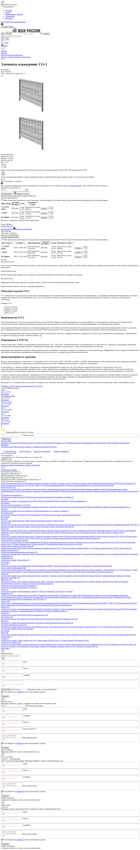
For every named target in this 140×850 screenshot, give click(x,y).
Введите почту (28, 435)
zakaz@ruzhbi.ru (20, 22)
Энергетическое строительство (118, 443)
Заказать (44, 209)
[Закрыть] (3, 658)
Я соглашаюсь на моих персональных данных (25, 692)
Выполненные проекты (14, 14)
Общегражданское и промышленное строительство (87, 443)
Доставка (8, 10)
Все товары (5, 503)
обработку (20, 692)
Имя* (25, 662)
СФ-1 (3, 408)
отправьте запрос (75, 186)
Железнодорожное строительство (32, 443)
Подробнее (5, 394)
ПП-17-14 (5, 419)
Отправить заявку (8, 27)
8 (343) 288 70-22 (7, 22)
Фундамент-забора (8, 396)
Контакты (9, 18)
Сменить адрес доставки (10, 237)
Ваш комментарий (30, 738)
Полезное (45, 447)
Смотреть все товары (9, 470)
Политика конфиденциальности (13, 465)
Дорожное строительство (10, 443)
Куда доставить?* (29, 729)
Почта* (26, 668)
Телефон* (27, 675)
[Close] (3, 651)
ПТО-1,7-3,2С (6, 402)
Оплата (8, 12)
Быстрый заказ (7, 194)
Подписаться (6, 439)
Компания (4, 445)
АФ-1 (3, 390)
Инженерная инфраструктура (56, 443)
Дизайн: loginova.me (32, 465)
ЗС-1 (3, 414)
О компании (9, 16)
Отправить (5, 696)
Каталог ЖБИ (6, 441)
